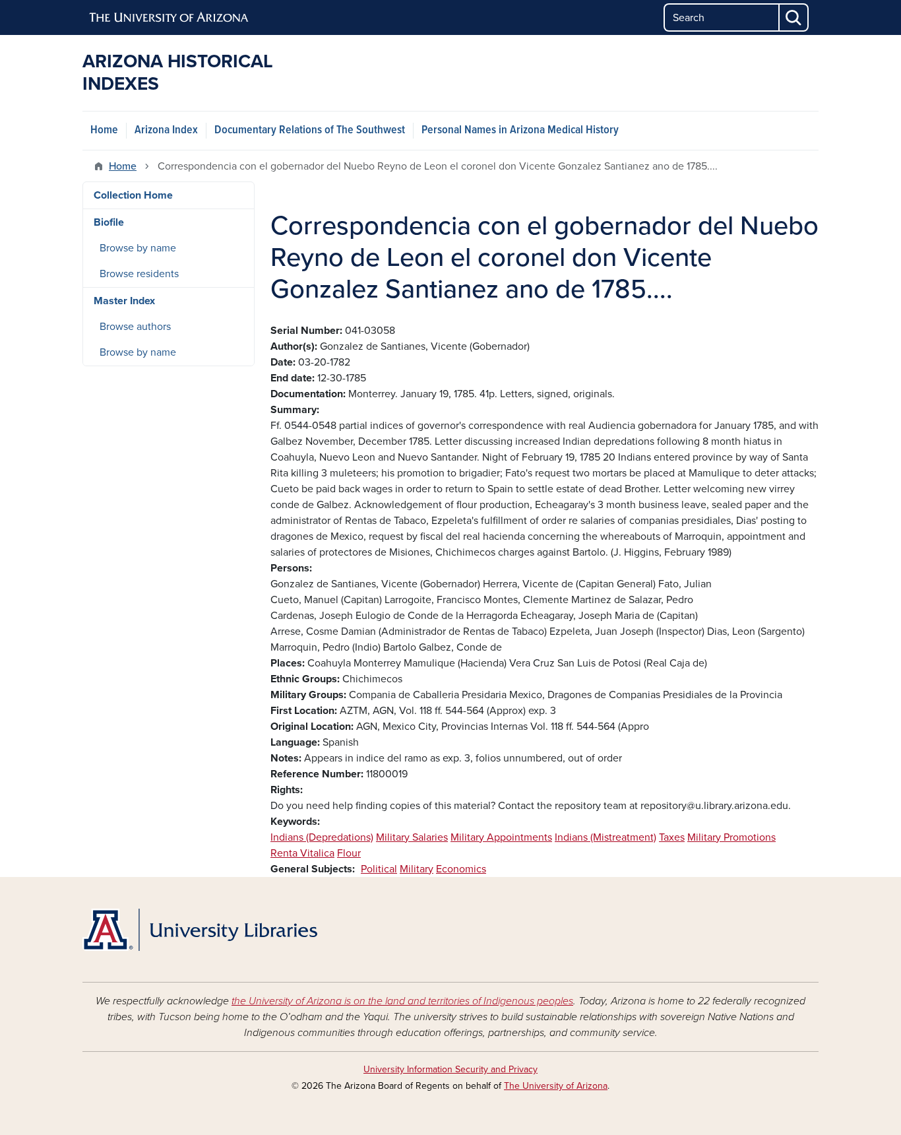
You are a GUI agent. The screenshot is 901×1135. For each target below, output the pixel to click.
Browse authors (135, 326)
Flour (349, 853)
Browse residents (139, 273)
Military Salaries (412, 837)
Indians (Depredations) (321, 837)
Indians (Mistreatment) (605, 837)
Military (416, 869)
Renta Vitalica (302, 853)
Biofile (109, 222)
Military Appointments (501, 837)
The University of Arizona (555, 1085)
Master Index (124, 301)
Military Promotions (731, 837)
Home (104, 130)
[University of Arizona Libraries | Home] (199, 930)
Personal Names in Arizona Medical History (520, 130)
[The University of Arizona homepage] (169, 17)
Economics (461, 869)
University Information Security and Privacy (450, 1069)
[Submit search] (794, 17)
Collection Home (133, 195)
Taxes (672, 837)
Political (379, 869)
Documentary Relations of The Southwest (309, 130)
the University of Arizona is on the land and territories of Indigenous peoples (402, 1001)
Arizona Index (166, 130)
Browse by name (138, 248)
